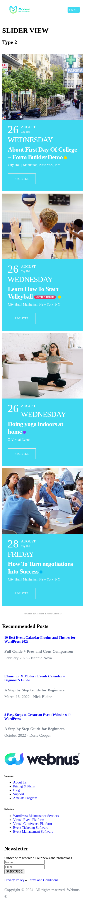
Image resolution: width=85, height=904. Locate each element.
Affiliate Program (25, 798)
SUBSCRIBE (14, 871)
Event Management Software (33, 831)
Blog (16, 790)
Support (18, 794)
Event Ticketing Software (30, 827)
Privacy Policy (14, 880)
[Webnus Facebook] (5, 768)
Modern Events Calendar (48, 613)
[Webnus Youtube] (16, 768)
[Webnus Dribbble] (19, 768)
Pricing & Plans (24, 786)
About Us (20, 782)
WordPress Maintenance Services (36, 816)
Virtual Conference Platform (32, 823)
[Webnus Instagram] (12, 768)
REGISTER (22, 178)
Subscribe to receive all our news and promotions (38, 858)
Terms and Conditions (43, 880)
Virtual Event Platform (28, 820)
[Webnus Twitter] (9, 768)
